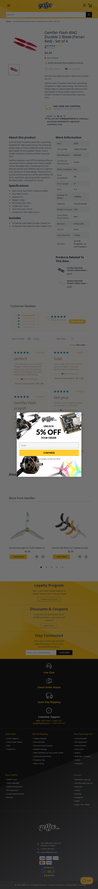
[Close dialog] (78, 415)
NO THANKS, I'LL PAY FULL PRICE (49, 459)
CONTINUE (49, 452)
